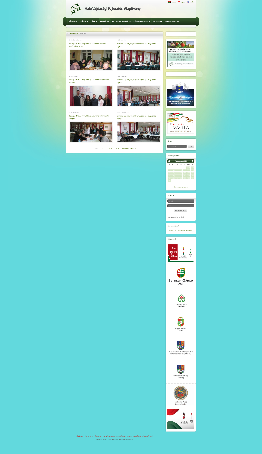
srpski (183, 2)
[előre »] (192, 161)
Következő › (125, 148)
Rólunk (83, 21)
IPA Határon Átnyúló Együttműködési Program (130, 21)
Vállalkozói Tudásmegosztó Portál (180, 230)
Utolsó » (133, 148)
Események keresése (181, 187)
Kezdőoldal (74, 33)
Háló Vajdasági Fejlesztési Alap (105, 8)
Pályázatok (73, 21)
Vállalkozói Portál (172, 21)
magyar (173, 2)
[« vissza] (169, 161)
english (192, 2)
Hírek (93, 21)
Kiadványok (157, 21)
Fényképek (104, 21)
